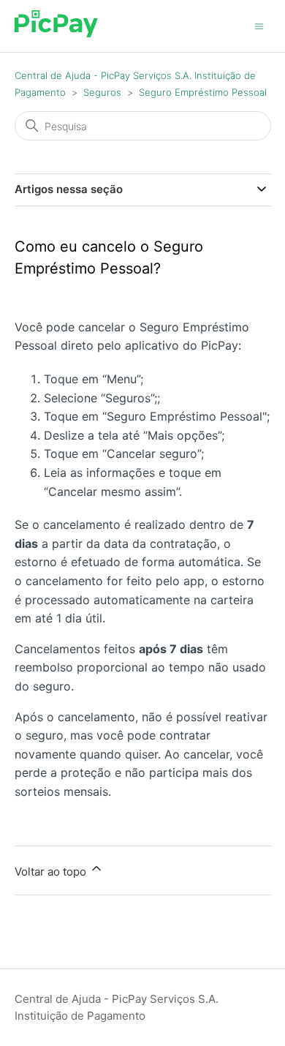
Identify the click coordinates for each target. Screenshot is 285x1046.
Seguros (102, 92)
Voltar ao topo (52, 871)
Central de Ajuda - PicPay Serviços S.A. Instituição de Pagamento (116, 1007)
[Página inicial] (57, 33)
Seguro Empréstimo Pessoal (203, 92)
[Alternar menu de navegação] (259, 25)
